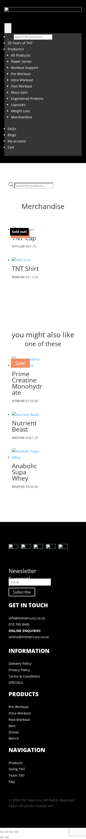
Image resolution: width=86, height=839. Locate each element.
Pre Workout (21, 74)
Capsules (18, 104)
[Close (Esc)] (16, 832)
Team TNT (17, 775)
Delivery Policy (20, 663)
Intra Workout (22, 80)
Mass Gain (19, 92)
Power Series (21, 61)
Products (16, 49)
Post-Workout (19, 719)
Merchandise (21, 117)
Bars (12, 725)
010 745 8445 (19, 624)
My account (17, 141)
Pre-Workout (18, 706)
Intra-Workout (20, 713)
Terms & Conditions (24, 676)
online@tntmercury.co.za (29, 637)
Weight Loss (20, 111)
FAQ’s (12, 128)
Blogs (12, 135)
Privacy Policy (19, 670)
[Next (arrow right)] (7, 837)
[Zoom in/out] (2, 832)
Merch (14, 738)
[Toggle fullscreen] (7, 832)
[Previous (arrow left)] (2, 837)
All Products (20, 55)
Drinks (14, 732)
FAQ (12, 781)
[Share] (11, 832)
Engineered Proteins (27, 98)
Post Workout (21, 86)
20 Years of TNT (20, 43)
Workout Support (24, 67)
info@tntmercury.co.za (27, 618)
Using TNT (17, 769)
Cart (11, 147)
